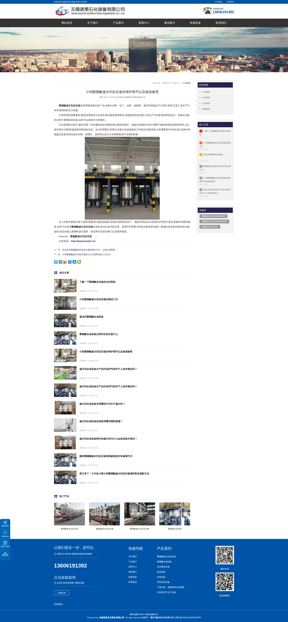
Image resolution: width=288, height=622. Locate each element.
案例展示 (133, 572)
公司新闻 (206, 97)
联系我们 (230, 2)
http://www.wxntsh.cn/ (83, 241)
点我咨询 (61, 593)
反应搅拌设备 (163, 567)
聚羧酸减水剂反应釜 (69, 105)
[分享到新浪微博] (65, 262)
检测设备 (133, 577)
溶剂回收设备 (163, 582)
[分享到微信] (79, 262)
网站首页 (166, 83)
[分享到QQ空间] (60, 262)
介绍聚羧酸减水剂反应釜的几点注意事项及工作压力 (86, 254)
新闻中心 (176, 83)
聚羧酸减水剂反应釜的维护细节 (214, 221)
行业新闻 (186, 83)
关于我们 (218, 2)
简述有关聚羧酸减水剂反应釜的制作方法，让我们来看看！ (89, 250)
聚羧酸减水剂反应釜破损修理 (213, 216)
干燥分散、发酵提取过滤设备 (170, 587)
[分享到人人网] (74, 262)
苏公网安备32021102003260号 (186, 617)
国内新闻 (206, 109)
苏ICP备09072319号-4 (161, 617)
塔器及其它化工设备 (166, 592)
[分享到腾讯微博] (70, 262)
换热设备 (161, 572)
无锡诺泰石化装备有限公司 (111, 617)
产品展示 (133, 561)
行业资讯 (206, 103)
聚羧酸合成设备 (164, 561)
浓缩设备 (161, 577)
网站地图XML (152, 614)
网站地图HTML (137, 614)
